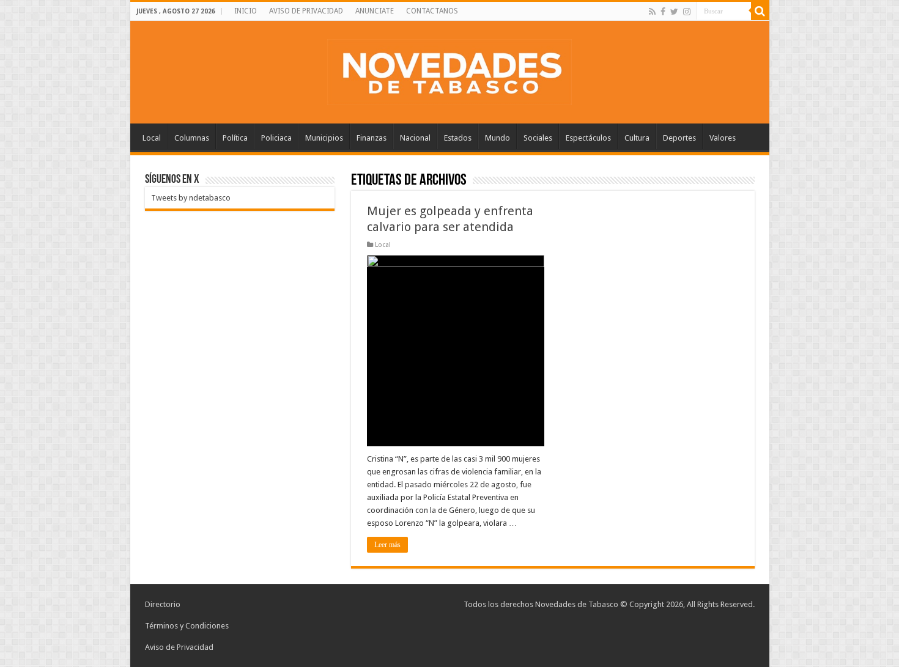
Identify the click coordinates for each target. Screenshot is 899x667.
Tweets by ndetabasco (191, 197)
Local (151, 137)
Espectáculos (588, 137)
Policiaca (276, 137)
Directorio (162, 604)
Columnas (191, 137)
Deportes (679, 137)
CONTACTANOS (432, 11)
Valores (722, 137)
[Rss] (652, 11)
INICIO (245, 11)
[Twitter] (674, 11)
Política (235, 137)
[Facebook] (663, 11)
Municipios (324, 137)
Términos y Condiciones (187, 625)
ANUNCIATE (374, 11)
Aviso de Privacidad (179, 647)
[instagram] (687, 11)
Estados (458, 137)
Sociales (537, 137)
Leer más (387, 544)
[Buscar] (760, 11)
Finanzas (372, 137)
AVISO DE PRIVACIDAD (306, 11)
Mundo (497, 137)
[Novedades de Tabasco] (449, 69)
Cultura (636, 137)
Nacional (415, 137)
